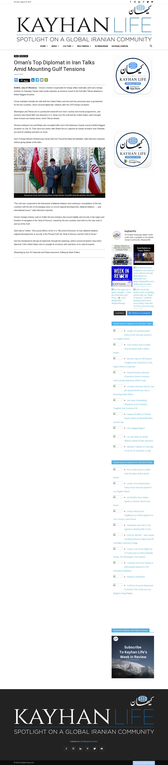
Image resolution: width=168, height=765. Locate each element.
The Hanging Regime (136, 428)
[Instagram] (135, 2)
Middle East (23, 56)
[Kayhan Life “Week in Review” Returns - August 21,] (122, 276)
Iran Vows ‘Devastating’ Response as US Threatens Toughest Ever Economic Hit (130, 404)
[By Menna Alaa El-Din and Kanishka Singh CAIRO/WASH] (122, 254)
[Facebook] (130, 2)
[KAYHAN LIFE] (84, 23)
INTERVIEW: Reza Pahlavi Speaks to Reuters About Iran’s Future (132, 501)
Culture (67, 46)
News (54, 46)
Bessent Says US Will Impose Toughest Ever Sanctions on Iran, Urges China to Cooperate (133, 362)
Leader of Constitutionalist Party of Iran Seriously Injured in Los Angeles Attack (132, 335)
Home (43, 46)
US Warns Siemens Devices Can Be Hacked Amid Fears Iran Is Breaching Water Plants (133, 390)
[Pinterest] (143, 2)
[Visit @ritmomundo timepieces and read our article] (143, 276)
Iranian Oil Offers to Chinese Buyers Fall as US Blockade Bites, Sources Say (133, 418)
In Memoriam (101, 46)
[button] (151, 46)
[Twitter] (148, 2)
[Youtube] (152, 2)
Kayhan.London (120, 46)
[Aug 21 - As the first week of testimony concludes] (143, 254)
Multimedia (83, 46)
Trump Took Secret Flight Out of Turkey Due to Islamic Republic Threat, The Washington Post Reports (133, 553)
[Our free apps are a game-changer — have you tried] (122, 298)
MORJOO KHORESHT (136, 577)
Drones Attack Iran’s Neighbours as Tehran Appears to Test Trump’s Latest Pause (133, 515)
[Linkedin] (139, 2)
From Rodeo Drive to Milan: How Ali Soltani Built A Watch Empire (132, 349)
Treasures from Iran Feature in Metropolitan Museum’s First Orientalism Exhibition (133, 567)
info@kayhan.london (89, 741)
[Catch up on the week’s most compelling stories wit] (143, 298)
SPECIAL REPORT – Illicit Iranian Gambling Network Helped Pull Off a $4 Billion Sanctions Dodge (133, 539)
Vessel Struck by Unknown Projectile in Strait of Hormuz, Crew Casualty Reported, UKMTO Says (131, 376)
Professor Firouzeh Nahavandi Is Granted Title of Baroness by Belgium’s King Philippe (133, 589)
